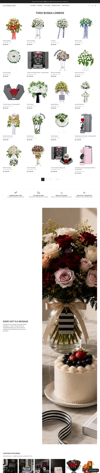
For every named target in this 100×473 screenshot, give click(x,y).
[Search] (89, 5)
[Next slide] (47, 60)
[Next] (60, 179)
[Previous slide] (29, 60)
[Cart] (95, 5)
